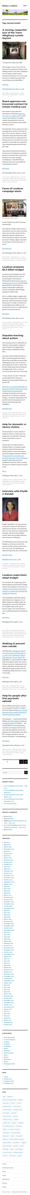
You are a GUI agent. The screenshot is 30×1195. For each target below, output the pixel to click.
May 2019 (7, 915)
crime (3, 258)
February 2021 (8, 871)
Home (4, 1164)
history (4, 94)
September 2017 (9, 954)
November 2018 (9, 926)
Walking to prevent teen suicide (13, 645)
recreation (16, 1142)
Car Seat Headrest (9, 1039)
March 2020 (8, 895)
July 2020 (7, 886)
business (15, 324)
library (11, 633)
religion (23, 1142)
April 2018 (7, 939)
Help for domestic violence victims (14, 425)
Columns (7, 1042)
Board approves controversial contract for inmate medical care (15, 104)
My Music (7, 1050)
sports (22, 1146)
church (12, 1103)
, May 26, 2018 (13, 89)
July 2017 (7, 959)
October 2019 (8, 906)
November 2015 (9, 1002)
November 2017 (9, 950)
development (12, 565)
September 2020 (9, 882)
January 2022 (8, 862)
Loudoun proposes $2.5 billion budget (13, 268)
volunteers (12, 1155)
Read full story (6, 248)
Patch (6, 1055)
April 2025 (7, 844)
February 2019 (8, 921)
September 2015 (9, 1007)
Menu (25, 5)
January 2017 (8, 972)
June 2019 (7, 912)
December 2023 (9, 849)
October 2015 (8, 1005)
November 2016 (9, 976)
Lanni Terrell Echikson (11, 825)
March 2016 (7, 994)
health (22, 93)
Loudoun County (14, 180)
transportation (6, 637)
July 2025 (7, 842)
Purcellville (5, 689)
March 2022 (8, 858)
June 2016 (7, 987)
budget (11, 178)
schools (12, 327)
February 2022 (8, 860)
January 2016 (8, 998)
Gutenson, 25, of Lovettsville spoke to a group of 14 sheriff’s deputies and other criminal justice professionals (14, 389)
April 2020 (7, 893)
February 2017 (8, 969)
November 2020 (9, 877)
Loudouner (7, 1046)
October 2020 (8, 880)
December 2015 (9, 1000)
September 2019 (9, 908)
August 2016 (8, 983)
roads (7, 635)
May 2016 (7, 989)
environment (7, 1116)
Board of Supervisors (9, 1100)
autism (23, 257)
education (12, 325)
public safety (7, 1142)
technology (18, 1149)
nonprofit (4, 260)
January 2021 (8, 873)
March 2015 (7, 1020)
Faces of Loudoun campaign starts (12, 190)
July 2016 (7, 985)
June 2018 (7, 934)
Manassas (6, 1132)
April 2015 (7, 1018)
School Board (13, 635)
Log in (6, 1076)
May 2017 (7, 963)
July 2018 (7, 932)
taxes (16, 327)
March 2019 (7, 919)
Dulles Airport (7, 1109)
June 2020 (7, 888)
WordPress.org (8, 1083)
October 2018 (8, 928)
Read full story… (7, 408)
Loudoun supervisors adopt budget (14, 576)
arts (4, 1096)
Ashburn (10, 1096)
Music (6, 1048)
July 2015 (7, 1011)
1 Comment (22, 94)
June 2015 (7, 1013)
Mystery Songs (8, 1053)
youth (11, 637)
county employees (18, 632)
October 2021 (8, 864)
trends (5, 1155)
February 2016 (8, 996)
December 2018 (9, 923)
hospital (20, 1123)
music (12, 1136)
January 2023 (8, 853)
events (22, 685)
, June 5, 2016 (11, 559)
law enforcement (12, 414)
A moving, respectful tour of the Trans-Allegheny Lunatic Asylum (14, 34)
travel (15, 94)
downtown (17, 1106)
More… (4, 471)
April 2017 (7, 965)
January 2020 (8, 899)
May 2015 (7, 1016)
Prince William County (18, 752)
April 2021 (7, 869)
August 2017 (8, 956)
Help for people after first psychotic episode (14, 698)
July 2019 (7, 910)
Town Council (7, 1152)
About (10, 816)
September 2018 (9, 930)
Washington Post (14, 93)
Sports (6, 1061)
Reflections (7, 1059)
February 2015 (8, 1022)
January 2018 (8, 945)
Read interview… (7, 555)
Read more (5, 168)
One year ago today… (10, 803)
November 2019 (9, 904)
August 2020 (8, 884)
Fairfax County (7, 1119)
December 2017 (9, 948)
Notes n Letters (9, 6)
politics (4, 182)
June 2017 (7, 961)
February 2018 (8, 943)
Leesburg (21, 481)
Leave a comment (12, 182)
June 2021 (7, 866)
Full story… (5, 677)
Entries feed (8, 1079)
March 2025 (8, 847)
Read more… (6, 617)
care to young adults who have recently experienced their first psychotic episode (14, 712)
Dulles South (18, 1109)
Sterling (5, 1149)
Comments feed (9, 1081)
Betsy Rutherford (9, 1037)
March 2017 (7, 967)
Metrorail (6, 1136)
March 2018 (7, 941)
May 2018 (7, 937)
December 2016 (9, 974)
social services (11, 260)
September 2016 (9, 980)
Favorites (7, 1044)
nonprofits (8, 752)
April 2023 (7, 851)
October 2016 (8, 978)
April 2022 (7, 855)
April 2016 (7, 991)
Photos (6, 1057)
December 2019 (9, 901)
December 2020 (9, 875)
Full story (5, 84)
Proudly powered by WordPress (19, 1192)
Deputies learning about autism (12, 337)
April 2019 (7, 917)
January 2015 (8, 1024)
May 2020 (7, 891)
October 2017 (8, 952)
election (15, 178)
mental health (10, 94)
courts (19, 1103)
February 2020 (8, 897)
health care (21, 178)
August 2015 (8, 1009)
